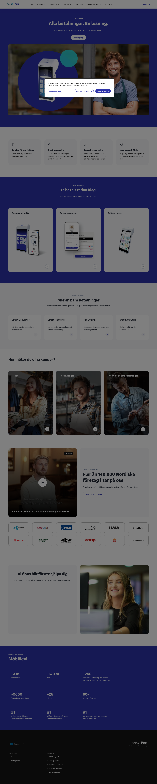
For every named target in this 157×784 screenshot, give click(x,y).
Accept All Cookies (103, 91)
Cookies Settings (55, 91)
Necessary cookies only (84, 91)
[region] (79, 87)
